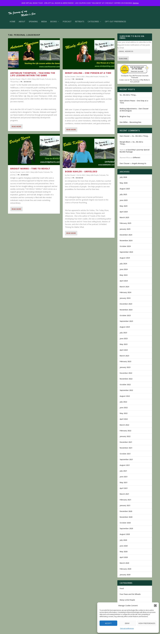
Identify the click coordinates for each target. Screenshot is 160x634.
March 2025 (124, 217)
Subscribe (123, 58)
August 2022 (125, 396)
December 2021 (126, 442)
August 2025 (125, 189)
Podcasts (48, 79)
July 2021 (123, 471)
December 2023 (126, 304)
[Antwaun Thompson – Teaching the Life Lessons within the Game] (34, 53)
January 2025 (125, 229)
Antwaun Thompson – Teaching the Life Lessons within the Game (32, 74)
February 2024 (125, 292)
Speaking (33, 22)
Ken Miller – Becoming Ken (130, 122)
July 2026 (123, 177)
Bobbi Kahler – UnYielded (81, 171)
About (22, 22)
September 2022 (126, 390)
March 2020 (124, 563)
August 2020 (125, 534)
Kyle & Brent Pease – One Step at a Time (134, 102)
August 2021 (125, 465)
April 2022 (124, 419)
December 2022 (126, 373)
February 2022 (125, 430)
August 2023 (125, 327)
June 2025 (124, 200)
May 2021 (123, 482)
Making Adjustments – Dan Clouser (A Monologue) (134, 109)
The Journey (14, 82)
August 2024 (125, 258)
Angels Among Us (139, 163)
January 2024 (125, 298)
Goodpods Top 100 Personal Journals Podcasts (134, 76)
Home (12, 22)
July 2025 (123, 194)
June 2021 (124, 477)
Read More (16, 126)
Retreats (79, 22)
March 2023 (124, 356)
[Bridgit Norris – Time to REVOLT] (34, 149)
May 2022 (123, 413)
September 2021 (126, 459)
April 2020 (124, 557)
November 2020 (126, 517)
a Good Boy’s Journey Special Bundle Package (134, 151)
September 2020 (126, 528)
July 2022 (123, 402)
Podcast (67, 22)
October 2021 (125, 454)
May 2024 (123, 275)
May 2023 (123, 344)
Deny (127, 623)
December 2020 (126, 511)
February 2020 (125, 569)
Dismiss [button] (136, 3)
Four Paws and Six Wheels (130, 594)
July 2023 (123, 333)
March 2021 (124, 494)
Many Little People (38, 79)
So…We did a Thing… (128, 95)
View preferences (146, 623)
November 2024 (126, 240)
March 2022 (124, 425)
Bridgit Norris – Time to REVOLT (30, 168)
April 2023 (124, 350)
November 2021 (126, 448)
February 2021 (125, 500)
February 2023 (125, 361)
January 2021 (125, 505)
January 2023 (125, 367)
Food (122, 588)
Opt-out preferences (127, 628)
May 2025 (123, 206)
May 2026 (123, 183)
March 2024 (124, 287)
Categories (93, 22)
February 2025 (125, 223)
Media (44, 22)
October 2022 (125, 384)
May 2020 (123, 551)
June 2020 (124, 546)
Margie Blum (125, 142)
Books (53, 22)
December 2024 (126, 235)
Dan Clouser (16, 79)
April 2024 (124, 281)
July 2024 (123, 263)
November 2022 (126, 379)
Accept (108, 623)
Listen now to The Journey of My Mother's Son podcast (134, 81)
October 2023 (125, 315)
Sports (54, 79)
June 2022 (124, 407)
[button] (155, 605)
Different (136, 157)
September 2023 (126, 321)
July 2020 (123, 540)
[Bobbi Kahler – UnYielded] (89, 152)
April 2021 (124, 488)
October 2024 (125, 246)
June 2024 (124, 269)
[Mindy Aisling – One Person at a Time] (89, 53)
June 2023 (124, 338)
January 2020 (125, 574)
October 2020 (125, 523)
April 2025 (124, 212)
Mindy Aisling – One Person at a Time (88, 73)
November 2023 (126, 310)
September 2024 (126, 252)
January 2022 (125, 436)
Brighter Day (125, 116)
